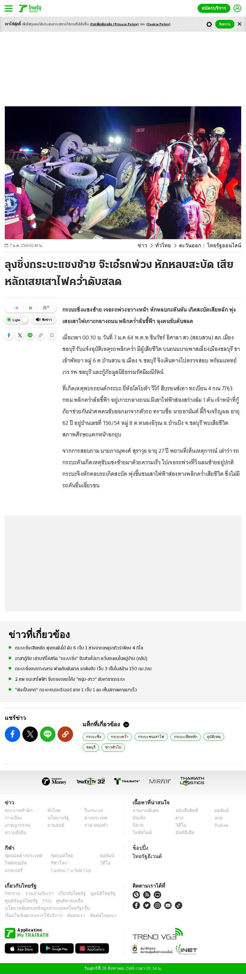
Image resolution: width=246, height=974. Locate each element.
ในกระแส (91, 810)
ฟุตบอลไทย (57, 855)
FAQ (42, 900)
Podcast (220, 825)
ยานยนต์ (54, 825)
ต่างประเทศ (93, 818)
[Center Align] (239, 24)
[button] (9, 335)
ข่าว (153, 245)
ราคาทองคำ (94, 825)
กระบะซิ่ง (93, 736)
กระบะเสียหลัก (179, 736)
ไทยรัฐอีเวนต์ (146, 856)
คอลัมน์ (218, 810)
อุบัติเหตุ (206, 736)
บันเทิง (138, 818)
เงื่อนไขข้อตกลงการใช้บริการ (30, 915)
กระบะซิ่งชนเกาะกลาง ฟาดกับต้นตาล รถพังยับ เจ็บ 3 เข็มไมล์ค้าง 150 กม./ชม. (83, 668)
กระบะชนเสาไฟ (147, 736)
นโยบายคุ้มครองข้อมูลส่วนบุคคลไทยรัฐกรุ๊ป (42, 908)
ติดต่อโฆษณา (92, 915)
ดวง (178, 818)
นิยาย (138, 825)
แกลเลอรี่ (13, 870)
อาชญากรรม (16, 825)
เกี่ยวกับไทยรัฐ (67, 893)
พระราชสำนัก (16, 810)
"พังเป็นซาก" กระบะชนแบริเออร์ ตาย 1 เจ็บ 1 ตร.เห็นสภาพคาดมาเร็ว (76, 689)
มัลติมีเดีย (182, 832)
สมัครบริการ (215, 8)
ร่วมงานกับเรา (37, 893)
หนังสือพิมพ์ (184, 810)
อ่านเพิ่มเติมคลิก (114, 24)
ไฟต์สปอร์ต (14, 863)
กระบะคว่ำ (118, 736)
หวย (216, 818)
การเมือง (12, 818)
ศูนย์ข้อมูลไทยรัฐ (19, 900)
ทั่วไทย (171, 245)
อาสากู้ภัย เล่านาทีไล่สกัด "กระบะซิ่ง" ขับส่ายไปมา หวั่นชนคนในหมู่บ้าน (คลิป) (81, 658)
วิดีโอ (179, 825)
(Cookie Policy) (158, 24)
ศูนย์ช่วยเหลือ (63, 900)
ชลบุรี (226, 736)
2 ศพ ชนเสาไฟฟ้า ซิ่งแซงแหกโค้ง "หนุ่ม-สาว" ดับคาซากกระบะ (70, 679)
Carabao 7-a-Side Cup (69, 870)
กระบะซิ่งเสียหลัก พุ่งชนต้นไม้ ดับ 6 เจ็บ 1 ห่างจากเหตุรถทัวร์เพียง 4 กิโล (79, 647)
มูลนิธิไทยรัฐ (96, 893)
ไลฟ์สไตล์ (141, 832)
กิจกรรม (12, 893)
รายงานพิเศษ (144, 810)
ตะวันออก (196, 245)
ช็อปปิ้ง (139, 847)
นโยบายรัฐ (55, 818)
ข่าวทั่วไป (93, 747)
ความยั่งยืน (15, 832)
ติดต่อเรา (68, 915)
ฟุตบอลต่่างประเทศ (21, 855)
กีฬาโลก (54, 863)
